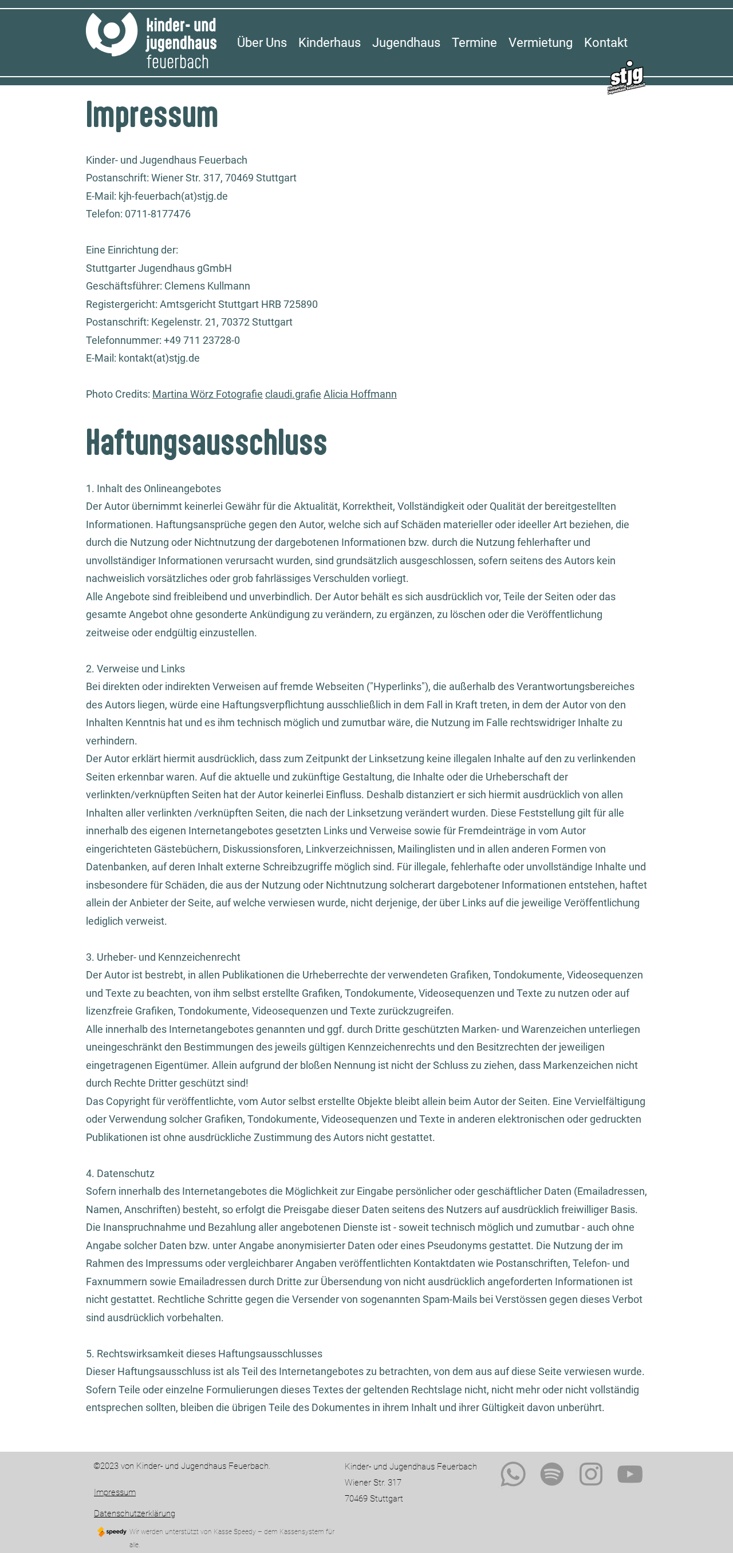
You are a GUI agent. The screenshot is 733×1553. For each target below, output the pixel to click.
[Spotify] (552, 1474)
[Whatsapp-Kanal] (513, 1474)
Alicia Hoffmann (360, 394)
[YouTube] (629, 1474)
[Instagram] (591, 1474)
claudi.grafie (293, 394)
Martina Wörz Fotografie (207, 394)
